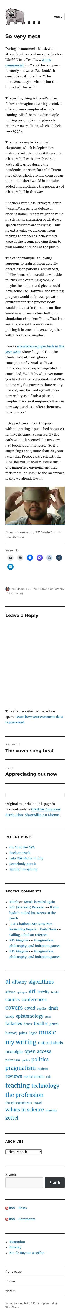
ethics (48, 1017)
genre (53, 1024)
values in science (24, 1110)
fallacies (13, 1023)
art (32, 991)
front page (13, 1271)
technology (16, 593)
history (11, 1033)
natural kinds (50, 1042)
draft (53, 1008)
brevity (43, 992)
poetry (26, 1060)
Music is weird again (39, 902)
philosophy (57, 588)
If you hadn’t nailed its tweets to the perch (34, 912)
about (10, 1291)
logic (33, 1033)
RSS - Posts (17, 1208)
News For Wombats (17, 1303)
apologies (22, 992)
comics (12, 999)
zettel (11, 1118)
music (47, 1032)
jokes (23, 1033)
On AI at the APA (22, 847)
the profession (24, 1095)
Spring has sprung (23, 869)
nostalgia (14, 1051)
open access (37, 1051)
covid (29, 1008)
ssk (48, 1077)
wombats (51, 1110)
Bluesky (15, 1247)
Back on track (19, 853)
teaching (17, 1085)
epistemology (29, 1016)
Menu (58, 16)
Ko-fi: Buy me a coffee (26, 1253)
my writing (20, 1042)
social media (34, 1077)
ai (7, 981)
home (10, 1281)
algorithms (41, 982)
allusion (10, 992)
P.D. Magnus (19, 588)
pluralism (12, 1060)
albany (19, 982)
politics (40, 1059)
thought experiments (18, 1103)
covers (14, 1007)
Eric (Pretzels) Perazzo (26, 907)
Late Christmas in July (26, 858)
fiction (28, 1024)
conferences (34, 999)
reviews (13, 1076)
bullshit (55, 992)
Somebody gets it (22, 864)
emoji (9, 1016)
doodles (42, 1008)
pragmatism (20, 1068)
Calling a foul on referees (28, 935)
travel (38, 1103)
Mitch (13, 902)
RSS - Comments (21, 1219)
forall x (41, 1023)
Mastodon (17, 1242)
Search (10, 1175)
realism (43, 1069)
